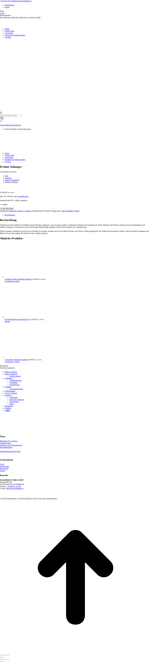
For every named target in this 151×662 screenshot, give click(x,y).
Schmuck (28, 211)
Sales (8, 410)
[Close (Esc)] (1, 659)
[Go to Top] (75, 652)
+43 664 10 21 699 (14, 486)
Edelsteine (8, 378)
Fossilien (8, 387)
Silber (63, 211)
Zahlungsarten (5, 443)
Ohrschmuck (14, 402)
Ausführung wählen (12, 281)
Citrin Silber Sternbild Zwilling (16, 360)
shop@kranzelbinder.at (22, 1)
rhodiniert (69, 211)
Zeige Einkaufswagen (8, 125)
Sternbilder (9, 406)
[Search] (2, 118)
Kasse (18, 125)
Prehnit (76, 211)
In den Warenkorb (7, 209)
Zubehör (8, 408)
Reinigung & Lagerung (8, 441)
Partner (2, 471)
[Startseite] (17, 149)
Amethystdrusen (15, 380)
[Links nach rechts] (3, 661)
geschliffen (13, 383)
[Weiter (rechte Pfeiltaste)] (3, 657)
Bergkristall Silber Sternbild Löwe (18, 319)
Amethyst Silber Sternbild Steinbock (18, 279)
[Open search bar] (1, 113)
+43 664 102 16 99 (7, 1)
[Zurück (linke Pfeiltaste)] (1, 657)
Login (2, 13)
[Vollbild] (6, 659)
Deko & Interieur (11, 374)
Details (7, 322)
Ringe (11, 404)
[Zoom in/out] (8, 659)
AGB (2, 464)
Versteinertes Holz (16, 389)
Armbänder (13, 397)
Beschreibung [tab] (10, 215)
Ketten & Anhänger (16, 211)
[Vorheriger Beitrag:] (1, 661)
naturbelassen (14, 385)
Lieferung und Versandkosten (11, 445)
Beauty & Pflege (11, 372)
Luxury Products (11, 393)
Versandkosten (23, 196)
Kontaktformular (6, 447)
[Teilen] (3, 659)
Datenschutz (4, 466)
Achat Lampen (15, 376)
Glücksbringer (10, 391)
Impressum (4, 469)
